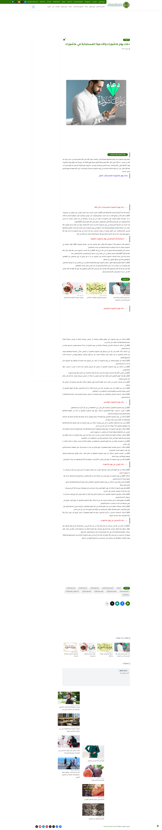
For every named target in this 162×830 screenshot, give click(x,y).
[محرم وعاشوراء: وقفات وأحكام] (96, 288)
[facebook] (25, 2)
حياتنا (70, 7)
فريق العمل (102, 1)
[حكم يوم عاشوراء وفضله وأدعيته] (70, 647)
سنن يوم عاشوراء (71, 588)
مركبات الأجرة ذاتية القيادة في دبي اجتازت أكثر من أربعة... (69, 730)
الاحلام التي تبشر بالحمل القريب (94, 799)
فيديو (49, 7)
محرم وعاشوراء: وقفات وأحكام (97, 297)
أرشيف (63, 1)
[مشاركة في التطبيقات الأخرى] (107, 603)
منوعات (57, 7)
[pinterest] (47, 826)
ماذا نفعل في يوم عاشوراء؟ (72, 591)
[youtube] (19, 2)
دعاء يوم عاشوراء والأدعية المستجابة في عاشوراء (122, 299)
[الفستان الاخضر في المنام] (93, 751)
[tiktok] (16, 2)
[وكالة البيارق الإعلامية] (119, 5)
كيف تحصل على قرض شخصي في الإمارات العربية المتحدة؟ (69, 752)
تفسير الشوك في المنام (96, 819)
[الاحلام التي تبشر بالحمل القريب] (93, 790)
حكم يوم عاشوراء (94, 588)
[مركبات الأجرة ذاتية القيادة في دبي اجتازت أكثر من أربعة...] (69, 719)
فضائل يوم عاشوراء (111, 591)
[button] (122, 603)
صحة (86, 7)
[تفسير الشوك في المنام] (93, 809)
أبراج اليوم (92, 7)
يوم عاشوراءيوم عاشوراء (117, 154)
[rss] (33, 826)
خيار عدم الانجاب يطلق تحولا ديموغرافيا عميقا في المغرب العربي (71, 775)
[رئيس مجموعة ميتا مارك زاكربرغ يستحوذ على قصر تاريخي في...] (69, 698)
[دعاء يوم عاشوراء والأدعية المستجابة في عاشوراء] (119, 288)
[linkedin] (43, 826)
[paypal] (13, 2)
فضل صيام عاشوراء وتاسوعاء (73, 297)
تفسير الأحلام (100, 7)
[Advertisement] (81, 25)
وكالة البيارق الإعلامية (110, 826)
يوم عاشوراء (126, 594)
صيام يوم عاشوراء (124, 591)
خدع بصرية (64, 7)
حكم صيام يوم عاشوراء (107, 588)
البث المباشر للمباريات (32, 1)
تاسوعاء (126, 39)
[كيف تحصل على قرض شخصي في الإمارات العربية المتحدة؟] (69, 741)
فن (53, 7)
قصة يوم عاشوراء (86, 591)
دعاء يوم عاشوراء (83, 588)
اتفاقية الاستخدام (78, 1)
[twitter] (22, 2)
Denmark (42, 1)
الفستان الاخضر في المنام (96, 761)
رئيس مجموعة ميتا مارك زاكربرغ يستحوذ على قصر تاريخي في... (70, 708)
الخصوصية (87, 1)
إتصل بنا (94, 1)
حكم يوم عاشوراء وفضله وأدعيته (71, 655)
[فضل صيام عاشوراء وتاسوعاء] (72, 288)
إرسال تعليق (123, 670)
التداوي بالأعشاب (78, 7)
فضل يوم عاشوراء (98, 591)
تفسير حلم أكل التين (98, 780)
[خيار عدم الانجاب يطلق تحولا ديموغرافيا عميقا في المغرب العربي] (69, 763)
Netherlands (56, 1)
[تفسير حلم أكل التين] (93, 771)
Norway (49, 1)
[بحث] (33, 7)
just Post (70, 1)
